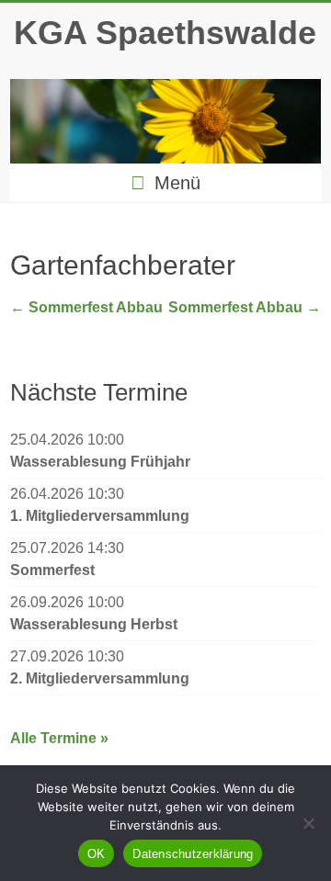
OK (96, 854)
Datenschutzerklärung (192, 854)
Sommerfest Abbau (86, 307)
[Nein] (308, 823)
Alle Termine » (59, 738)
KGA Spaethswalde (165, 32)
